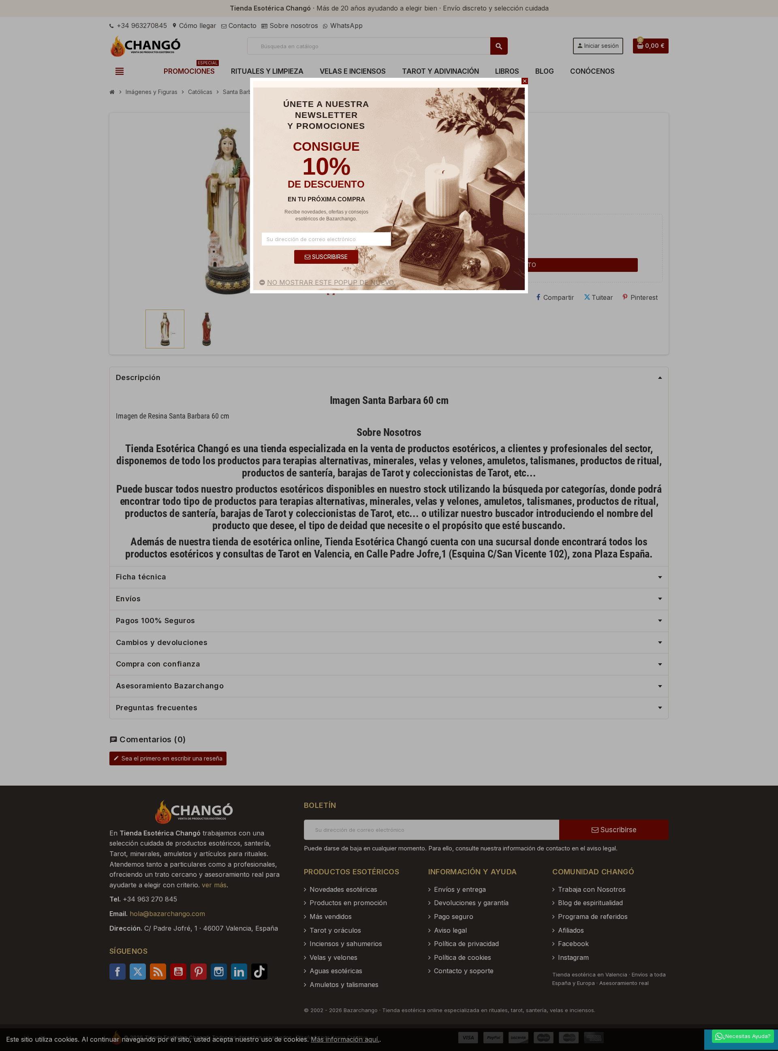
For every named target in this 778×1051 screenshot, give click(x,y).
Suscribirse (329, 256)
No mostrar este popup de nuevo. (331, 282)
